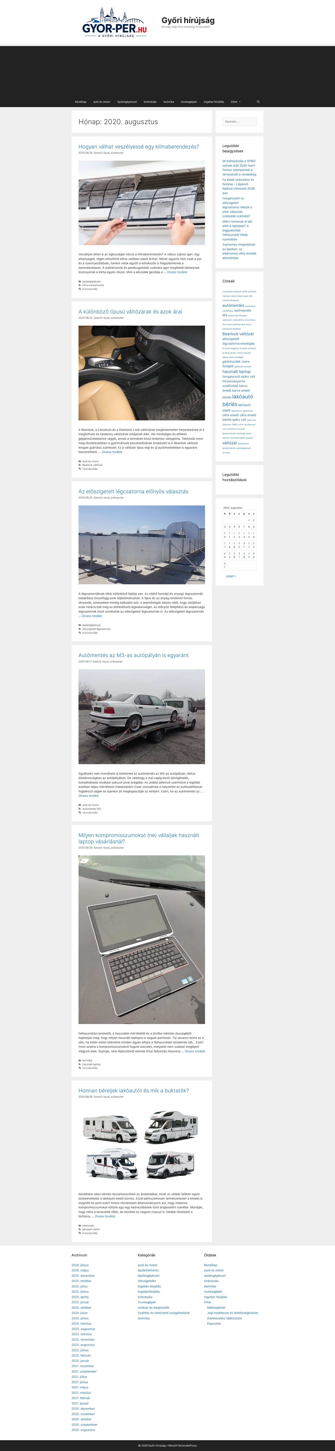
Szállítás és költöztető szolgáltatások (164, 1313)
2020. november (83, 1414)
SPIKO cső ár (237, 424)
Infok (234, 101)
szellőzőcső (231, 429)
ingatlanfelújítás (149, 1291)
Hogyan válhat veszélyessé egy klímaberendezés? (139, 146)
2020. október (81, 1419)
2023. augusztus (83, 1329)
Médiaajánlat (216, 1307)
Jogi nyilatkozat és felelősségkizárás (232, 1313)
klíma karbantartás (93, 285)
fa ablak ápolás (229, 353)
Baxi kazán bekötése (231, 324)
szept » (231, 576)
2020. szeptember (84, 1424)
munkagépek (189, 101)
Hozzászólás (90, 288)
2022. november (83, 1339)
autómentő (227, 320)
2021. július (79, 1376)
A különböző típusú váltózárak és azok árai (130, 311)
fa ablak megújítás (230, 348)
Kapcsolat (214, 1323)
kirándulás (150, 101)
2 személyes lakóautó (231, 291)
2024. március (81, 1323)
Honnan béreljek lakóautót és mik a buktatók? (134, 1090)
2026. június (80, 1265)
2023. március (82, 1334)
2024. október (81, 1307)
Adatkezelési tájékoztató (224, 1318)
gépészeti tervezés (242, 366)
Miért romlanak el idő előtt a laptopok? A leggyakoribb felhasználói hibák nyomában (237, 230)
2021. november (83, 1366)
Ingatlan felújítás (214, 101)
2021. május (80, 1387)
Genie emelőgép (236, 357)
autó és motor (101, 101)
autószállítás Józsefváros (244, 320)
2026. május (80, 1270)
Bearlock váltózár (92, 464)
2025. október (81, 1281)
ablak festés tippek (239, 296)
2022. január (80, 1361)
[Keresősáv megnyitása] (258, 102)
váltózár (229, 442)
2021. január (80, 1403)
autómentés (233, 305)
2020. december (83, 1408)
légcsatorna (236, 411)
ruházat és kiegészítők (153, 1307)
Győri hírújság (188, 20)
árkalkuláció (243, 444)
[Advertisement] (167, 70)
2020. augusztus (83, 1430)
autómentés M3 (91, 808)
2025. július (80, 1286)
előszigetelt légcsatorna (96, 628)
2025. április (80, 1297)
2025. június (80, 1291)
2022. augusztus (83, 1345)
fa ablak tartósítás (248, 348)
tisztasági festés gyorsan (241, 438)
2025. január (80, 1302)
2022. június (80, 1350)
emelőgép (247, 343)
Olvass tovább (177, 272)
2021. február (81, 1398)
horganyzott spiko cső (238, 376)
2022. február (81, 1355)
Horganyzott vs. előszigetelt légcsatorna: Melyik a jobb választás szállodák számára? (237, 207)
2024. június (80, 1318)
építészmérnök (229, 448)
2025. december (83, 1275)
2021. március (81, 1392)
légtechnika (248, 411)
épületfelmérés (148, 1270)
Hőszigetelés (147, 1281)
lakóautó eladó (91, 1229)
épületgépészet (127, 101)
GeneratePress (187, 1445)
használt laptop (91, 1064)
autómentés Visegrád (237, 315)
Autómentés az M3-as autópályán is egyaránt (134, 655)
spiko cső (239, 419)
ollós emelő (230, 415)
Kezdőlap (80, 101)
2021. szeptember (84, 1371)
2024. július (80, 1313)
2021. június (80, 1382)
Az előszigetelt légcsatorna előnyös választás (133, 491)
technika (168, 101)
